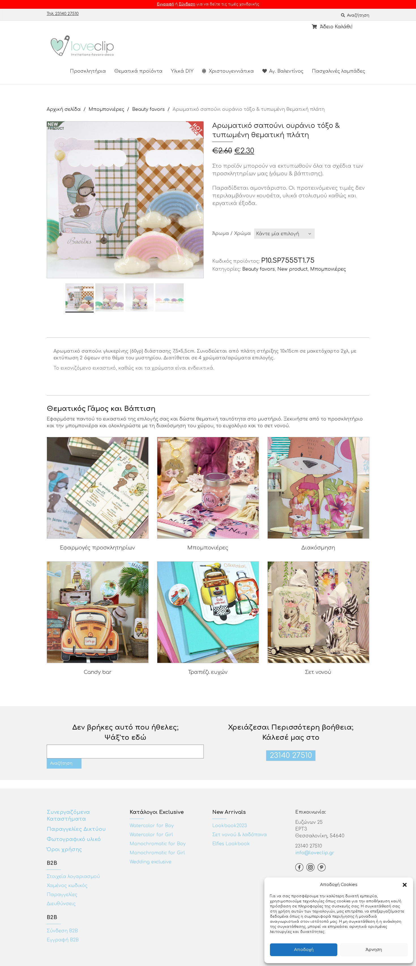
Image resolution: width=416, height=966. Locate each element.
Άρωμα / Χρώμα (231, 233)
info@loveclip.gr (314, 852)
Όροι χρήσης (65, 849)
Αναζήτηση (357, 15)
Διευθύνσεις (61, 903)
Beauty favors (148, 109)
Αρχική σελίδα (64, 109)
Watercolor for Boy (152, 825)
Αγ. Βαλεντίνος (285, 71)
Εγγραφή (165, 4)
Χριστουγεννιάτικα (230, 71)
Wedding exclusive (150, 861)
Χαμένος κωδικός (67, 885)
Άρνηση (374, 949)
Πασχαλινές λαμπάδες (338, 71)
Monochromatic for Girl (157, 852)
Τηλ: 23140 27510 (63, 14)
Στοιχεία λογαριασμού (73, 876)
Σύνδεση (187, 4)
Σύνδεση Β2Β (62, 930)
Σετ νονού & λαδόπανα (239, 834)
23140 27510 (291, 755)
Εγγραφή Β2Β (63, 940)
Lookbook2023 (229, 825)
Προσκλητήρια (88, 71)
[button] (405, 885)
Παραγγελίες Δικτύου (76, 829)
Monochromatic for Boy (158, 843)
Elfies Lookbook (231, 843)
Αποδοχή (304, 949)
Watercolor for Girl (151, 834)
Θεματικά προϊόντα (138, 71)
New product (292, 269)
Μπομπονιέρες (106, 109)
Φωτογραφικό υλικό (74, 839)
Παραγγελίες (62, 894)
